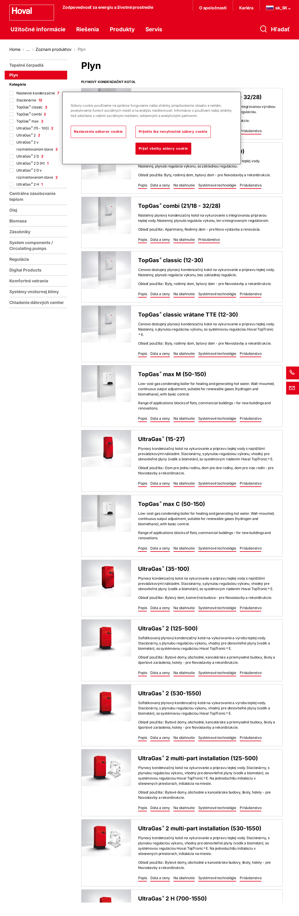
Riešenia (87, 29)
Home (14, 49)
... (28, 49)
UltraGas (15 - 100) (34, 128)
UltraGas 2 (28, 135)
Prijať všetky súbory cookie (163, 148)
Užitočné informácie (38, 29)
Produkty (122, 29)
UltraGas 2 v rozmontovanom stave (37, 145)
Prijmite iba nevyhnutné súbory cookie (173, 131)
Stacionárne (29, 100)
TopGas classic (31, 107)
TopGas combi (31, 114)
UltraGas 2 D (30, 156)
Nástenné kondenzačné (37, 93)
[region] (39, 485)
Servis (153, 29)
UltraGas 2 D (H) (32, 163)
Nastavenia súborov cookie (98, 131)
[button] (250, 131)
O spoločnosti (213, 7)
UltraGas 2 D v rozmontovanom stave (37, 173)
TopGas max (30, 121)
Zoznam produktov (54, 49)
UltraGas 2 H (29, 184)
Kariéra (246, 7)
